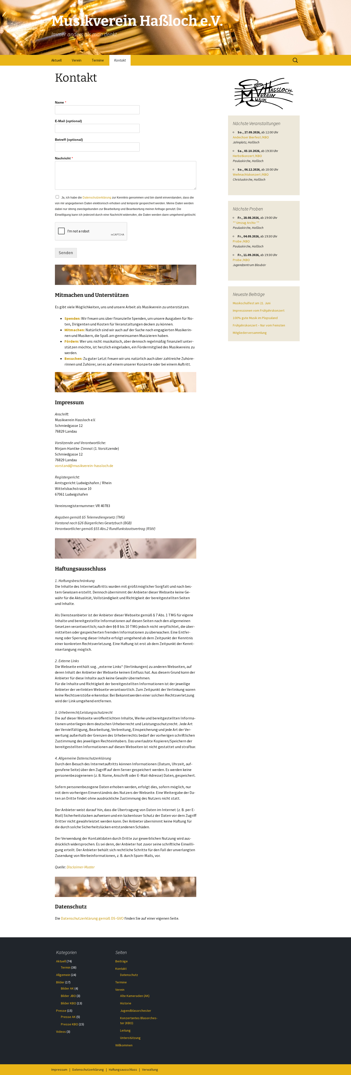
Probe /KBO (241, 241)
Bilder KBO (68, 1003)
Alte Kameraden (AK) (134, 996)
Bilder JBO (68, 996)
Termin (65, 967)
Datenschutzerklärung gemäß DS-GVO (92, 918)
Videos (61, 1031)
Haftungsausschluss (123, 1069)
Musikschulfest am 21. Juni (252, 303)
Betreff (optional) (69, 140)
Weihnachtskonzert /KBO (251, 174)
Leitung (125, 1030)
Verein (76, 60)
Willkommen (124, 1045)
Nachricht (64, 158)
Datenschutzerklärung (97, 197)
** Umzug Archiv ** (246, 222)
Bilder (60, 982)
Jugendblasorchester (135, 1010)
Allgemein (63, 975)
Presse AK (68, 1017)
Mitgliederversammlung (250, 332)
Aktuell (56, 60)
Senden (66, 253)
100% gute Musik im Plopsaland (255, 318)
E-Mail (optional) (68, 121)
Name (60, 102)
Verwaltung (150, 1069)
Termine (98, 60)
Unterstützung (130, 1038)
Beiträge (121, 961)
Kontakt (120, 60)
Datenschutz (129, 975)
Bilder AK (67, 988)
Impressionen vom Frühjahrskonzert (258, 310)
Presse (61, 1010)
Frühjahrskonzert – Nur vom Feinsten (259, 325)
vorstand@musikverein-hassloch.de (84, 465)
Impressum (59, 1069)
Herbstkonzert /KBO (247, 156)
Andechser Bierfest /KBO (251, 137)
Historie (125, 1003)
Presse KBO (69, 1024)
